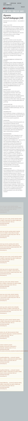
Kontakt (19, 3)
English (23, 7)
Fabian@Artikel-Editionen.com (13, 85)
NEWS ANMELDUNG (7, 5)
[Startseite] (8, 8)
